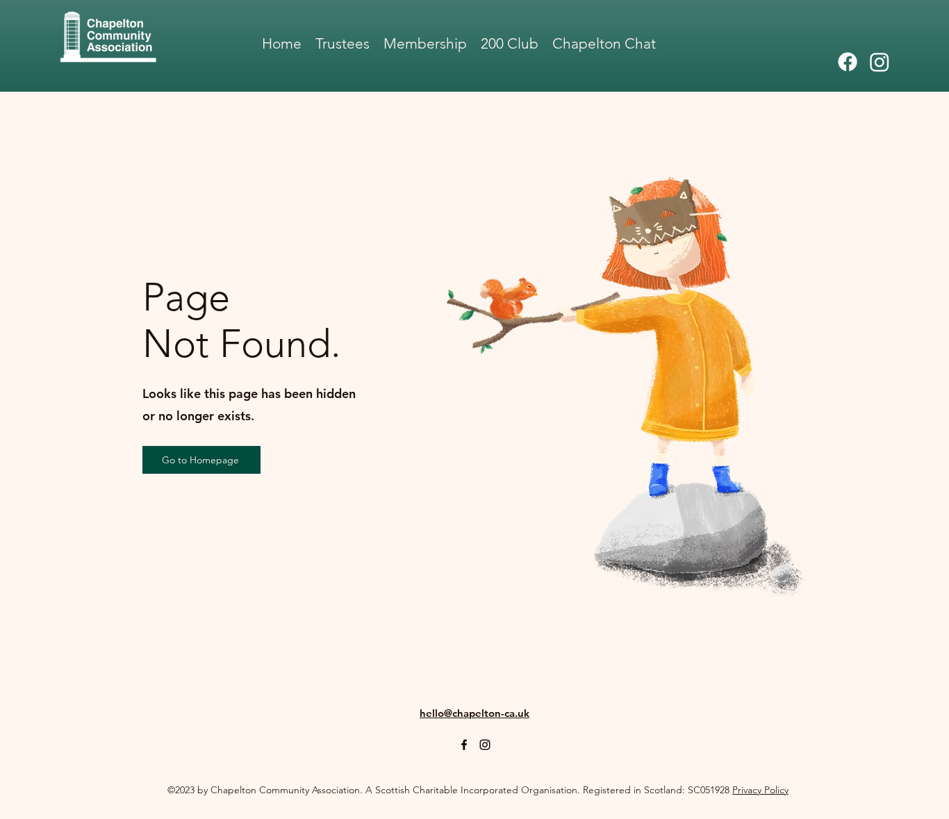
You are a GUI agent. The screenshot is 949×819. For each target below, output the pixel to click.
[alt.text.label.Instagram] (879, 61)
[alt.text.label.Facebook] (847, 61)
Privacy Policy (760, 790)
